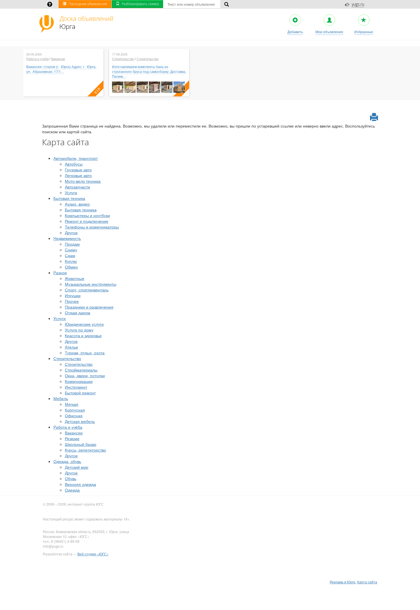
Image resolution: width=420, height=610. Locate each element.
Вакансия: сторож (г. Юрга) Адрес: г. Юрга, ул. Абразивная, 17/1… (61, 69)
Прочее (72, 301)
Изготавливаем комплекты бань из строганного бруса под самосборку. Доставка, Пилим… (149, 71)
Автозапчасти (77, 187)
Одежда (72, 490)
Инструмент (76, 387)
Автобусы (74, 164)
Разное (60, 272)
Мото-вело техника (83, 181)
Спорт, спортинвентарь (87, 290)
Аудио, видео (77, 204)
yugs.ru (358, 4)
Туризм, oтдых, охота (85, 352)
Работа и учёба (37, 58)
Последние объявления (88, 3)
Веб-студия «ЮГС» (93, 553)
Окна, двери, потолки (85, 375)
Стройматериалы (81, 370)
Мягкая (71, 404)
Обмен (71, 267)
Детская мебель (80, 421)
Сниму (71, 250)
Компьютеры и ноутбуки (87, 215)
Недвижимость (67, 238)
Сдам (70, 255)
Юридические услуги (84, 324)
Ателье (71, 347)
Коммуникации (79, 381)
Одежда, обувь (67, 461)
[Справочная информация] (49, 5)
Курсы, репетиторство (85, 450)
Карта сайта (367, 581)
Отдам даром (77, 312)
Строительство (123, 58)
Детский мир (76, 467)
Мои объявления (329, 31)
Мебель (60, 398)
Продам (72, 244)
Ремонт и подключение (86, 221)
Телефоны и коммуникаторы (92, 227)
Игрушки (73, 295)
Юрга (86, 22)
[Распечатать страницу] (374, 117)
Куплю (71, 261)
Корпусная (75, 410)
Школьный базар (80, 444)
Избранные (363, 31)
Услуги (71, 192)
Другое (71, 232)
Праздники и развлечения (89, 307)
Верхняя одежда (80, 484)
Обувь (70, 478)
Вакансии (58, 58)
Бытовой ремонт (80, 393)
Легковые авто (78, 175)
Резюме (72, 438)
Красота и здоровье (83, 335)
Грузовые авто (78, 169)
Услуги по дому (79, 330)
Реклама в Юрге (342, 581)
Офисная (74, 415)
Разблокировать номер (140, 3)
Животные (74, 278)
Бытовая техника (69, 198)
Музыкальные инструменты (90, 284)
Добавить (295, 31)
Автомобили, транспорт (75, 158)
